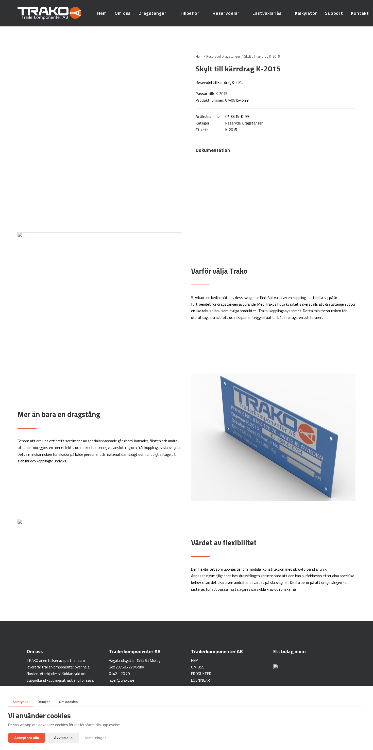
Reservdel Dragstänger (223, 56)
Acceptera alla (26, 738)
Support (334, 13)
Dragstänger (152, 13)
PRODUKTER (201, 674)
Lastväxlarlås (267, 13)
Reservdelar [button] (226, 13)
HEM (194, 660)
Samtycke (20, 702)
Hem (102, 13)
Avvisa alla (63, 738)
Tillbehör (189, 13)
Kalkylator (306, 13)
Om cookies (68, 702)
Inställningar (95, 738)
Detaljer (44, 702)
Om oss (123, 13)
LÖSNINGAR (200, 680)
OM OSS (198, 667)
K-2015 (231, 130)
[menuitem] (102, 13)
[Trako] (49, 13)
